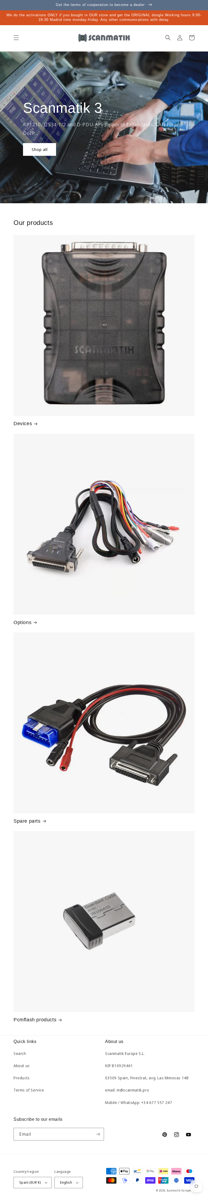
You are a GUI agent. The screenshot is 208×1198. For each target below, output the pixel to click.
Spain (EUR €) (30, 1182)
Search (20, 1053)
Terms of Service (29, 1090)
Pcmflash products (35, 1019)
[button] (16, 38)
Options (22, 622)
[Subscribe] (98, 1134)
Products (22, 1077)
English (66, 1182)
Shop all (40, 149)
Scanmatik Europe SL (180, 1190)
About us (22, 1065)
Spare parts (27, 821)
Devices (23, 423)
